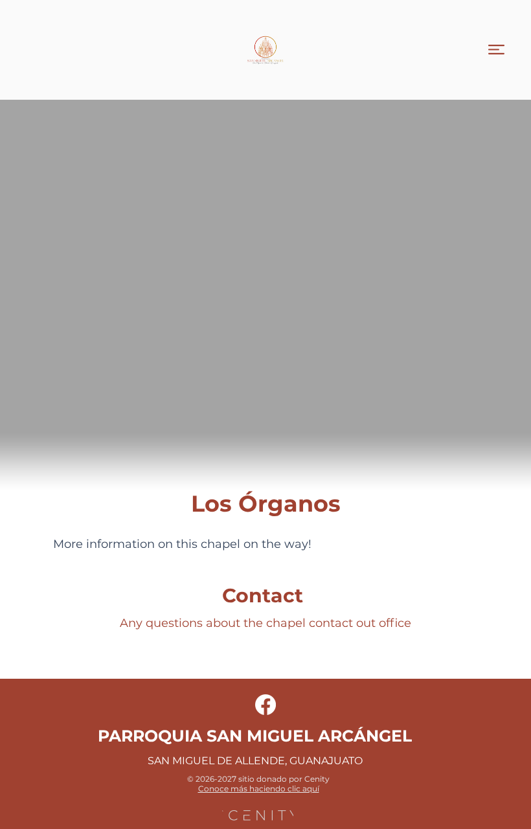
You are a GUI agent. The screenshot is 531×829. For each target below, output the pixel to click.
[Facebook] (265, 704)
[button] (496, 49)
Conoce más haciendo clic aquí (258, 788)
